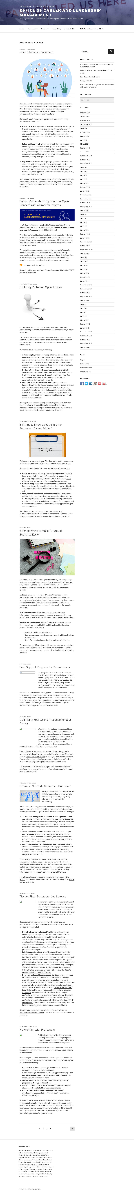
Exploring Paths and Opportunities (40, 287)
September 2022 (86, 163)
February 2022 (85, 187)
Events (43, 29)
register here (27, 700)
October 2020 (85, 246)
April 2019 (83, 316)
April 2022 (83, 179)
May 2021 (83, 222)
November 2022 (86, 156)
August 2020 (85, 253)
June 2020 (84, 261)
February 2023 (85, 148)
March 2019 (84, 320)
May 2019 (83, 312)
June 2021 (83, 218)
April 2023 (83, 140)
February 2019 (85, 324)
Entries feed (84, 364)
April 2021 (83, 226)
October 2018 (85, 340)
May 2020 (83, 265)
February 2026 (85, 113)
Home (21, 29)
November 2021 (85, 199)
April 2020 (83, 269)
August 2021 (84, 210)
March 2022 (84, 183)
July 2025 (83, 128)
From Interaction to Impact (36, 52)
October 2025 (85, 120)
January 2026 (84, 116)
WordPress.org (85, 371)
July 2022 (83, 167)
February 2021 (85, 234)
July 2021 (83, 214)
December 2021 (85, 195)
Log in (82, 360)
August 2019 (84, 300)
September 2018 (86, 343)
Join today (24, 769)
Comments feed (86, 368)
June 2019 (83, 308)
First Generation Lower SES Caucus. (36, 972)
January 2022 (84, 191)
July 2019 (83, 304)
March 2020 (84, 273)
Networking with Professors (37, 1029)
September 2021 (86, 206)
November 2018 (86, 336)
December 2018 (86, 332)
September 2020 (86, 250)
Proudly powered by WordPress (30, 1189)
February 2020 (85, 277)
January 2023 (84, 152)
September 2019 (86, 296)
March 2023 (84, 144)
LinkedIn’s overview (44, 759)
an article (55, 1035)
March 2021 (84, 230)
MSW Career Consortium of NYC (91, 29)
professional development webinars (36, 995)
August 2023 (84, 136)
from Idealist (39, 757)
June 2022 (83, 171)
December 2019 (86, 285)
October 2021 (85, 203)
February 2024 (85, 132)
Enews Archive (70, 29)
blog (35, 1005)
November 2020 (86, 242)
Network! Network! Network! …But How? (45, 786)
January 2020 (85, 281)
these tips (30, 757)
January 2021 (84, 238)
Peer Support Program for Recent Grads (44, 667)
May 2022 (83, 175)
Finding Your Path (86, 81)
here (43, 265)
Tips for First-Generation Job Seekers (42, 896)
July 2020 (83, 257)
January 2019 (84, 328)
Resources (32, 29)
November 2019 (86, 289)
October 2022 (85, 160)
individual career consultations (32, 1013)
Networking (56, 29)
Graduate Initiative (58, 967)
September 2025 (86, 124)
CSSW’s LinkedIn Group (55, 839)
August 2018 (84, 347)
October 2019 (85, 293)
